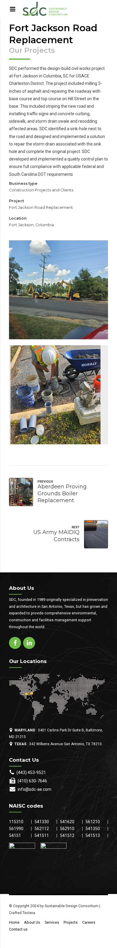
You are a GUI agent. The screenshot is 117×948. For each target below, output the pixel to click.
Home (14, 922)
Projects (71, 922)
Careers (88, 922)
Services (52, 922)
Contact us (18, 929)
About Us (32, 922)
